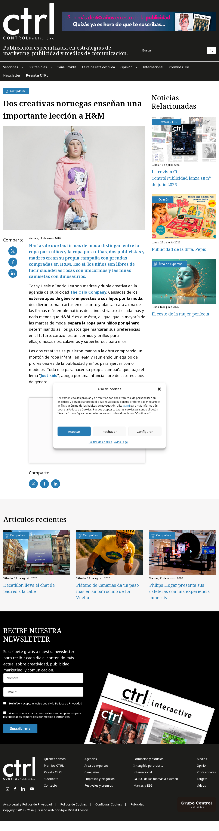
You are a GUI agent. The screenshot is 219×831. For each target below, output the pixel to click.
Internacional (142, 772)
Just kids (49, 375)
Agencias (90, 759)
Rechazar (109, 431)
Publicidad (137, 804)
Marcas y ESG (142, 785)
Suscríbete (51, 779)
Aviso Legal (121, 442)
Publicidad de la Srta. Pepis (179, 249)
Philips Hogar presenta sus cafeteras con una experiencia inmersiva (179, 591)
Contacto (50, 785)
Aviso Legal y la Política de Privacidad (58, 703)
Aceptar (74, 431)
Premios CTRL (54, 765)
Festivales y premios (98, 785)
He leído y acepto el (45, 703)
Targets (202, 779)
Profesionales (206, 772)
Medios (202, 759)
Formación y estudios (148, 759)
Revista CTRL (53, 772)
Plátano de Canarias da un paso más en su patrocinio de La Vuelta (107, 591)
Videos (201, 785)
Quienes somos (55, 759)
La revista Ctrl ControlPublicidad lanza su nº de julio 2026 (181, 178)
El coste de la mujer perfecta (180, 314)
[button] (159, 389)
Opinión (202, 765)
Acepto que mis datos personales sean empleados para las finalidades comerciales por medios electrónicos (42, 715)
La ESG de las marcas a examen (155, 779)
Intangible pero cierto (148, 765)
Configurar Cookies (108, 804)
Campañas (91, 772)
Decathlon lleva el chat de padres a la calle (29, 588)
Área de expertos (96, 765)
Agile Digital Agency (74, 810)
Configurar (145, 431)
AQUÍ (126, 406)
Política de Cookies (100, 442)
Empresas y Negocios (99, 779)
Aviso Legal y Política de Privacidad (27, 804)
